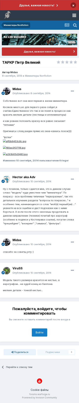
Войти (39, 332)
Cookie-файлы (40, 389)
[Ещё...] (72, 91)
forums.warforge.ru (39, 394)
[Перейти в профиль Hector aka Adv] (6, 179)
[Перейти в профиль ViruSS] (6, 270)
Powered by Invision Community (39, 397)
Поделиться (20, 352)
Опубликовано (31, 93)
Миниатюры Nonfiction (38, 75)
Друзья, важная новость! (36, 5)
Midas (14, 72)
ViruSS (17, 268)
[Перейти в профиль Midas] (6, 91)
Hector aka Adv (23, 177)
